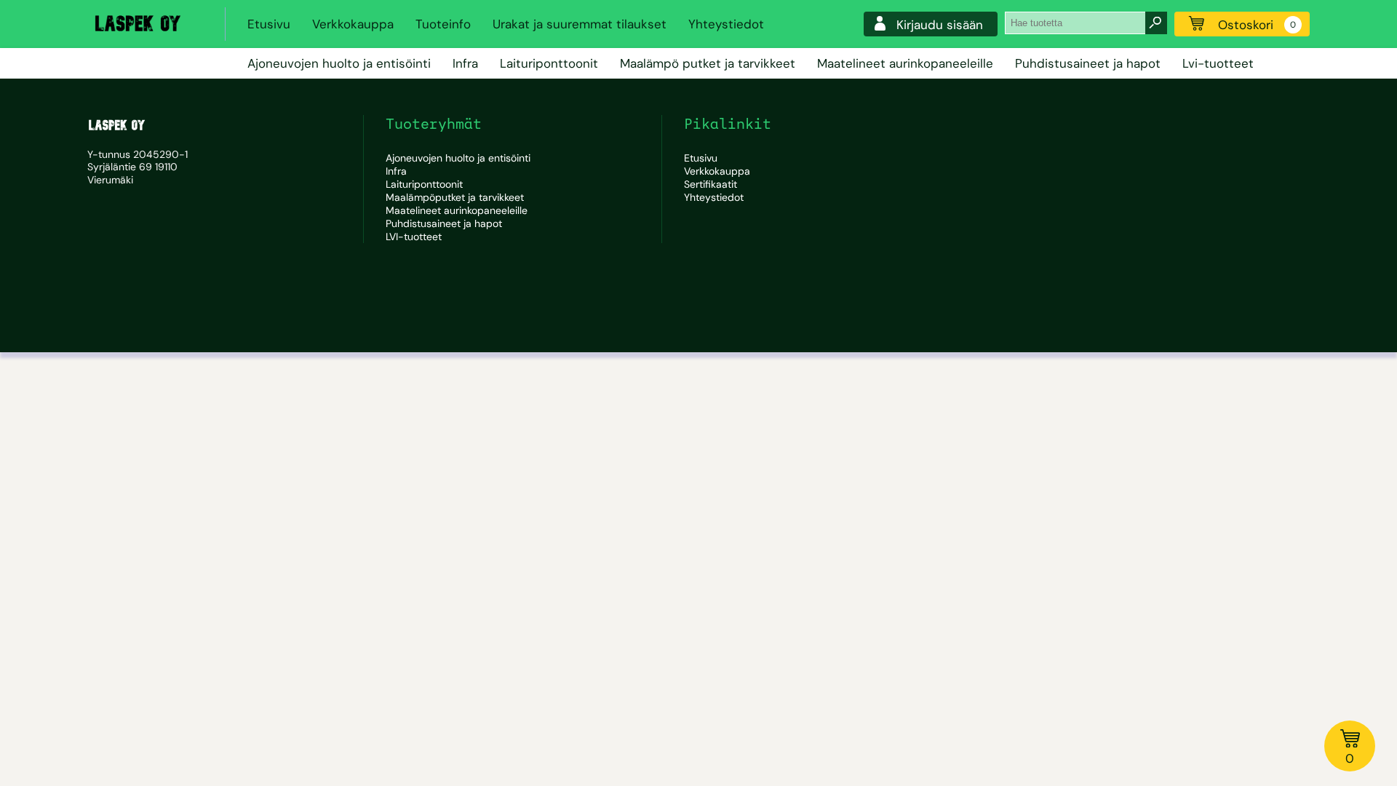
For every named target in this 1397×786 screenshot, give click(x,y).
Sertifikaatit (710, 184)
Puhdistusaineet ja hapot (1088, 63)
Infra (465, 63)
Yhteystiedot (726, 24)
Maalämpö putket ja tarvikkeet (707, 63)
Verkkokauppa (353, 24)
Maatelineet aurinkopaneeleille (905, 63)
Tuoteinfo (443, 24)
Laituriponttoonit (549, 63)
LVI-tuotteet (414, 236)
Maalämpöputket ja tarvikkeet (455, 197)
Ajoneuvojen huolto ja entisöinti (339, 63)
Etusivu (268, 24)
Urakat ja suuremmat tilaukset (579, 24)
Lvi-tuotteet (1218, 63)
